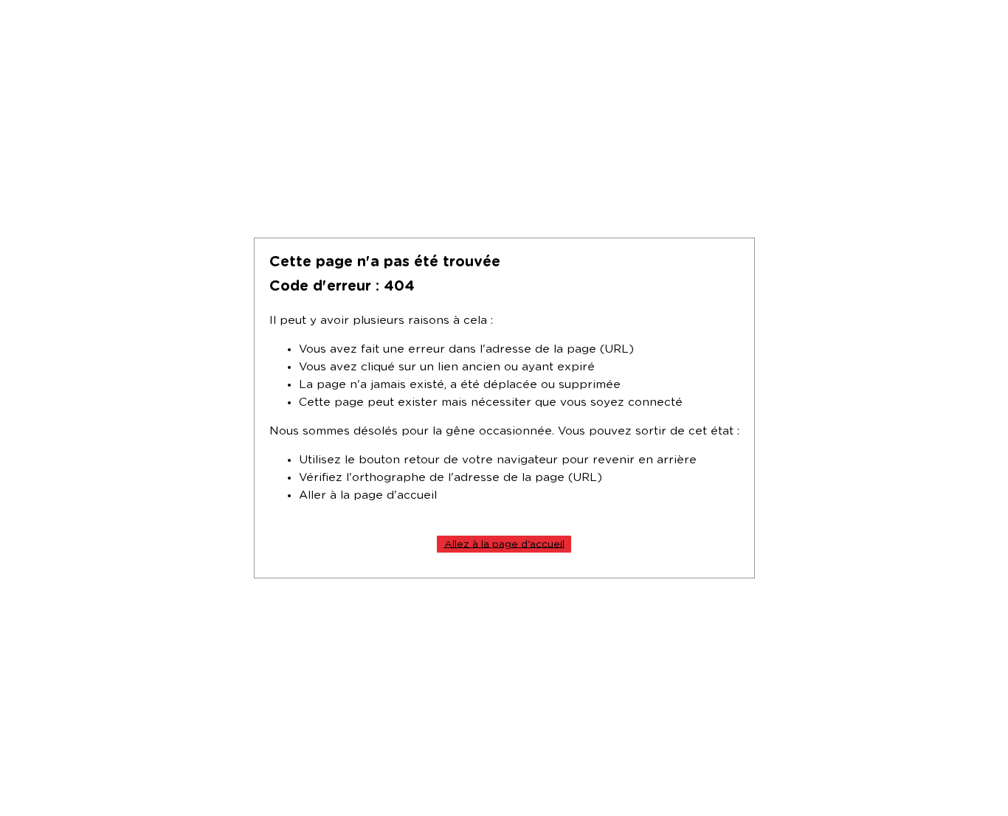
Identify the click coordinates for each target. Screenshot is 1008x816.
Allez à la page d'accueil (504, 544)
